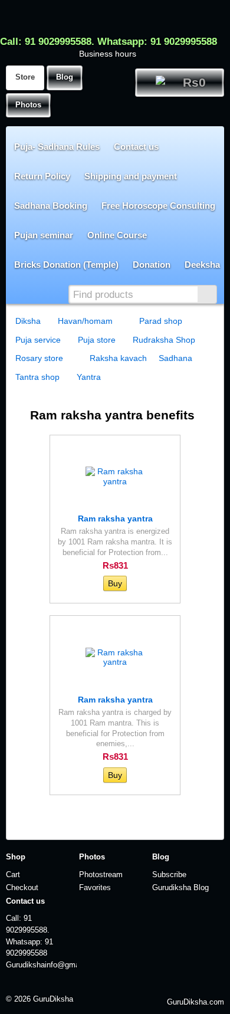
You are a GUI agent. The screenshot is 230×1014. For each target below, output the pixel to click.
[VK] (115, 984)
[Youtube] (154, 984)
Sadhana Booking (50, 206)
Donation (151, 265)
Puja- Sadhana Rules (57, 147)
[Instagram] (134, 984)
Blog (64, 77)
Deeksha (202, 265)
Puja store (97, 339)
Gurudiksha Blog (180, 888)
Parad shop (160, 321)
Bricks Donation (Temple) (66, 265)
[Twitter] (95, 984)
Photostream (101, 875)
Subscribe (169, 875)
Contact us (136, 147)
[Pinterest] (173, 984)
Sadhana (175, 358)
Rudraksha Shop (164, 339)
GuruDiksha (53, 999)
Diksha (28, 321)
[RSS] (56, 984)
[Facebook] (76, 984)
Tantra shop (37, 377)
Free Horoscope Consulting (158, 206)
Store (25, 77)
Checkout (22, 888)
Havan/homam (85, 321)
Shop (15, 857)
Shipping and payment (130, 176)
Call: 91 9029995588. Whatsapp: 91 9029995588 (108, 41)
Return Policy (42, 176)
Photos (28, 105)
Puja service (38, 339)
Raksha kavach (118, 358)
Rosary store (39, 358)
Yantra (89, 377)
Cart (13, 875)
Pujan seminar (43, 235)
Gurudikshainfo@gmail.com (41, 965)
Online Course (117, 235)
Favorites (95, 888)
